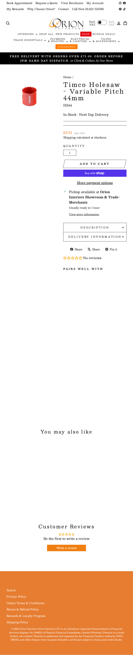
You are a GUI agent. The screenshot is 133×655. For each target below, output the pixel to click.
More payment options (95, 182)
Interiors (26, 34)
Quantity (74, 146)
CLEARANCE (66, 46)
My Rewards (15, 9)
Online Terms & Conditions (25, 603)
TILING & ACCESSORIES (105, 40)
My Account (94, 3)
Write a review (66, 548)
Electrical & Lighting (80, 40)
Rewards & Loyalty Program (25, 615)
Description (94, 227)
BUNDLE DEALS (103, 34)
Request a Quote (47, 3)
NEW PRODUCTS (67, 34)
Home (67, 77)
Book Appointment (19, 3)
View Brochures (72, 3)
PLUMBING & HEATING (56, 40)
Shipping (69, 137)
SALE (86, 34)
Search (11, 590)
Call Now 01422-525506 (88, 9)
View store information (84, 214)
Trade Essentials (28, 40)
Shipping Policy (17, 622)
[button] (72, 258)
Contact (63, 9)
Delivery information (94, 236)
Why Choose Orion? (41, 9)
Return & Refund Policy (22, 609)
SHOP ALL (46, 34)
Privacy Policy (16, 596)
